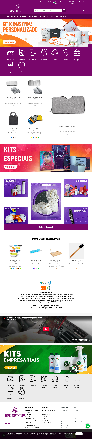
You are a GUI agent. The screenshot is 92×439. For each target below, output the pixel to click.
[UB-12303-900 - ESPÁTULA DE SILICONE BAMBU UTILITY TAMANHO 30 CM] (76, 251)
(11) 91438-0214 (29, 412)
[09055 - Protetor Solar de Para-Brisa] (68, 105)
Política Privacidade (78, 422)
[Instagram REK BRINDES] (6, 422)
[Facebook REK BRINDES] (9, 422)
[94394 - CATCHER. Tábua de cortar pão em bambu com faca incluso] (56, 251)
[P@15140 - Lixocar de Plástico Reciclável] (35, 119)
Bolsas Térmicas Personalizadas (65, 425)
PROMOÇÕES (48, 16)
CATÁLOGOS (62, 16)
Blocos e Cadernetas (64, 421)
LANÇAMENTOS (35, 16)
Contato (50, 2)
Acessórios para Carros (65, 415)
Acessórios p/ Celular (64, 411)
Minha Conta (77, 414)
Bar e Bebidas (64, 418)
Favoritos (76, 416)
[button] (3, 34)
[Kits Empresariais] (46, 359)
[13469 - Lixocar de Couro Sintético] (13, 119)
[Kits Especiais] (46, 158)
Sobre (75, 412)
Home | (37, 2)
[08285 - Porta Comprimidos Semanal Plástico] (36, 251)
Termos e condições (79, 420)
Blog (75, 418)
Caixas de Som (65, 428)
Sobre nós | (44, 2)
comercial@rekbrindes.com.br (33, 421)
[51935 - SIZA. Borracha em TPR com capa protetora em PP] (15, 251)
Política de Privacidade (42, 435)
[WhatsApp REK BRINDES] (87, 426)
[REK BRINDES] (17, 8)
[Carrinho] (84, 9)
